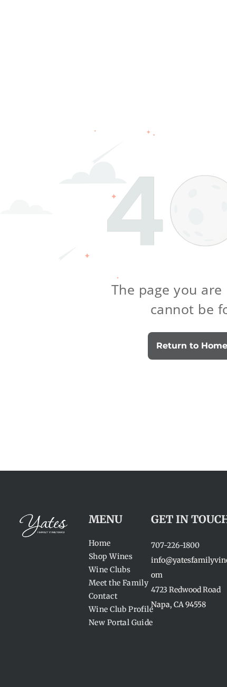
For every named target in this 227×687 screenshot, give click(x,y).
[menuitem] (127, 543)
